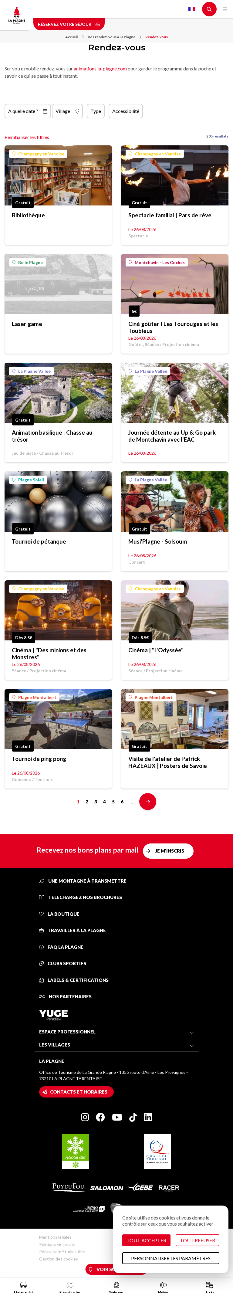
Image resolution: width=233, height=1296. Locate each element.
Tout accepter (146, 1240)
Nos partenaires (70, 996)
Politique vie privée (57, 1244)
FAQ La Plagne (65, 947)
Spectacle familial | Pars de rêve (169, 215)
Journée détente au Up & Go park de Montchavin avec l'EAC (172, 436)
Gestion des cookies (58, 1258)
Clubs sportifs (66, 963)
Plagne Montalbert (37, 697)
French (191, 9)
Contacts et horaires (78, 1091)
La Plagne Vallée (34, 371)
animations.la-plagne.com (100, 68)
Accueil (71, 37)
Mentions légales (55, 1237)
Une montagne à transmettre (87, 881)
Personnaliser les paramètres (171, 1258)
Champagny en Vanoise (41, 153)
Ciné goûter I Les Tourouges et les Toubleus (173, 327)
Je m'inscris (169, 850)
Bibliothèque (28, 215)
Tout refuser (197, 1240)
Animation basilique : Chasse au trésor (52, 436)
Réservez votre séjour (65, 24)
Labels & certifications (78, 980)
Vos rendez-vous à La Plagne (111, 37)
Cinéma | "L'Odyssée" (156, 649)
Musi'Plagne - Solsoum (157, 541)
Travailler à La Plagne (76, 930)
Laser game (27, 323)
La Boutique (63, 914)
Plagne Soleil (31, 479)
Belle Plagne (30, 262)
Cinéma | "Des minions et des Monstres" (49, 653)
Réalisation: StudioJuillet (62, 1251)
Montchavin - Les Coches (160, 262)
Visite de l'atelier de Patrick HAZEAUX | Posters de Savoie (167, 762)
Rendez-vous (156, 37)
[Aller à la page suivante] (147, 801)
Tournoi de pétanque (39, 541)
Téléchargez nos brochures (84, 897)
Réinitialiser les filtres (27, 137)
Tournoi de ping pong (39, 758)
